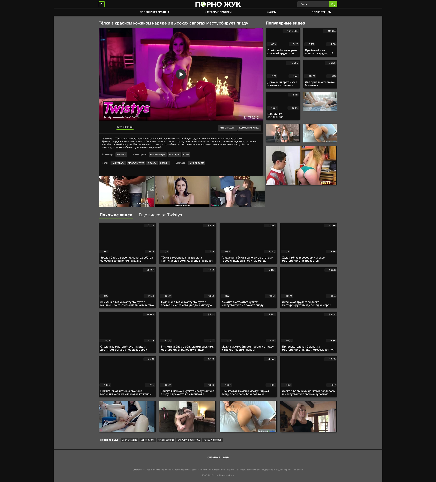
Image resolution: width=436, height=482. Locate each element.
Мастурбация (157, 154)
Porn (231, 475)
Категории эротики (218, 12)
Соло (186, 154)
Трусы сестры (166, 440)
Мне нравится (103, 128)
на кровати (118, 163)
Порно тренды (321, 12)
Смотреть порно (105, 12)
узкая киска (147, 440)
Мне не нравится (111, 128)
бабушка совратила (189, 440)
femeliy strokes (213, 440)
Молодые (174, 154)
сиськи (164, 163)
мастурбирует (136, 163)
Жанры (271, 12)
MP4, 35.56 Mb (197, 163)
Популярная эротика (154, 12)
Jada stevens (129, 440)
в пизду (152, 163)
